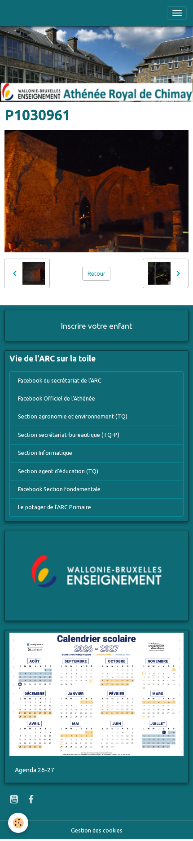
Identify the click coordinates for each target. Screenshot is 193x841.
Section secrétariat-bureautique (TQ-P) (68, 435)
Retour (96, 274)
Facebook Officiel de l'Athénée (56, 398)
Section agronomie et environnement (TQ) (72, 416)
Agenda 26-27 (34, 770)
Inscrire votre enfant (96, 325)
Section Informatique (45, 453)
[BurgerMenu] (177, 13)
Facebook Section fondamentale (59, 489)
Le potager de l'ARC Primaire (54, 507)
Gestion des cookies (97, 830)
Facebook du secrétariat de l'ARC (59, 380)
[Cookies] (18, 823)
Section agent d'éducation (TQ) (58, 471)
